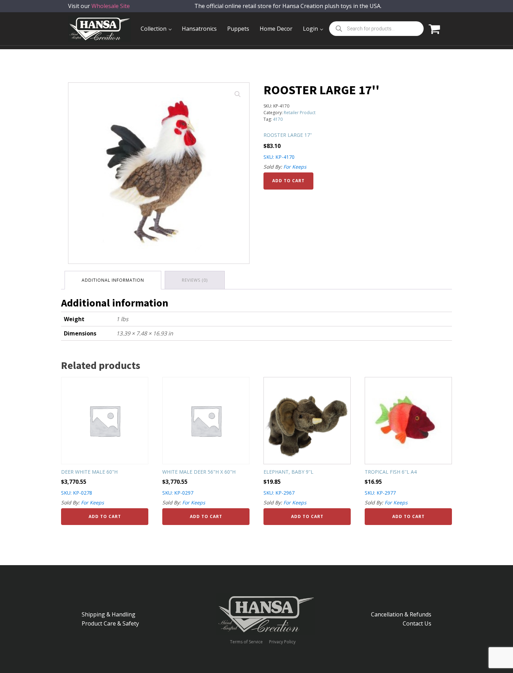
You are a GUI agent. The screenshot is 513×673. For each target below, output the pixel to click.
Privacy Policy (282, 642)
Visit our (99, 6)
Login (310, 28)
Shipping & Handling (108, 614)
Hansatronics (199, 28)
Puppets (238, 28)
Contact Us (417, 623)
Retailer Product (299, 113)
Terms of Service (246, 642)
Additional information (113, 280)
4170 (278, 119)
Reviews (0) (195, 280)
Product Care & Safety (110, 623)
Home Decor (276, 28)
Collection (153, 28)
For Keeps (294, 166)
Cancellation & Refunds (401, 614)
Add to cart (288, 181)
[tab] (113, 280)
